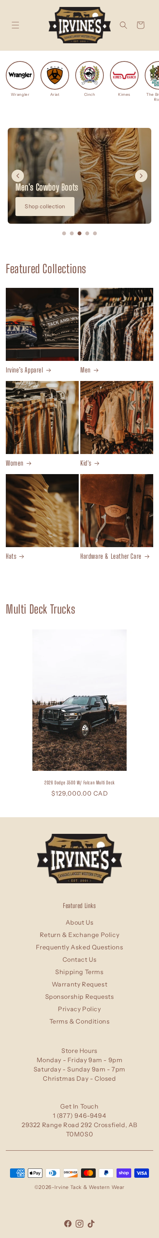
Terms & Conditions (79, 1021)
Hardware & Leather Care (111, 556)
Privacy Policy (79, 1009)
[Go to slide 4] (87, 233)
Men (85, 370)
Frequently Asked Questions (79, 947)
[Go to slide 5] (95, 233)
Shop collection (45, 206)
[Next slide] (141, 176)
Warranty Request (80, 984)
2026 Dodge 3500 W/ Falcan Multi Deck (79, 783)
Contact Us (80, 959)
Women (15, 463)
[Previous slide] (18, 176)
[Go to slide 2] (72, 233)
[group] (20, 79)
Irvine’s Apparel (24, 370)
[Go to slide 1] (64, 233)
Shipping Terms (79, 972)
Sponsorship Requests (79, 996)
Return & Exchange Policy (79, 935)
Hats (11, 556)
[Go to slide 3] (79, 233)
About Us (80, 922)
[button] (15, 25)
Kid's (85, 463)
